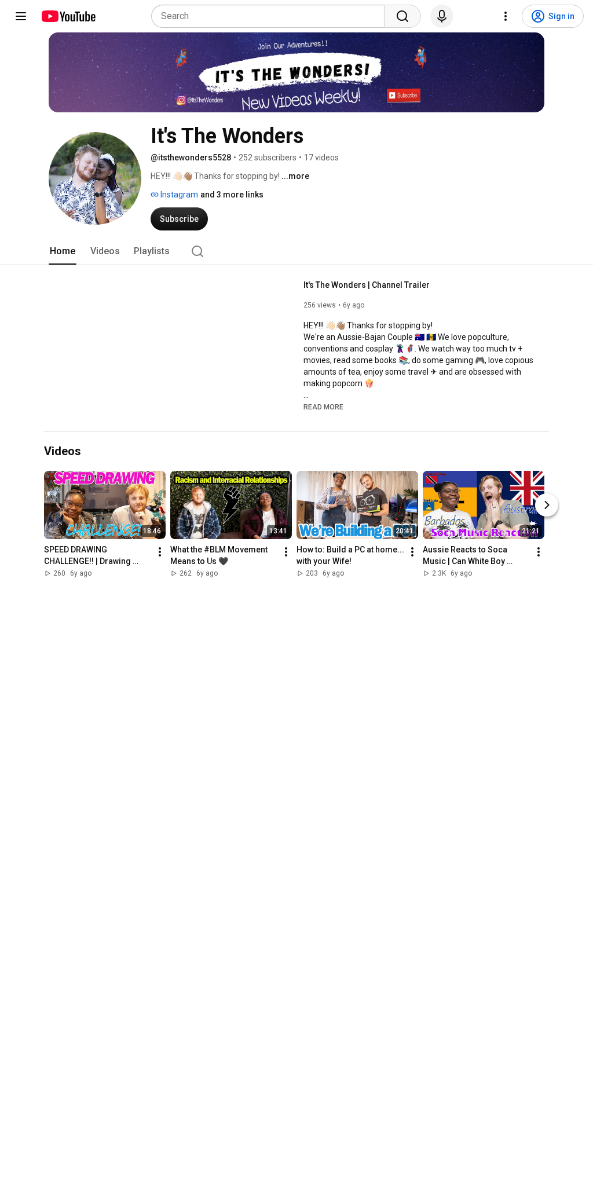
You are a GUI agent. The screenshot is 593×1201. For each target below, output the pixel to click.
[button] (323, 406)
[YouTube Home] (68, 16)
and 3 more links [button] (231, 194)
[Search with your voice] (441, 16)
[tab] (62, 251)
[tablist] (296, 251)
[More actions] (159, 551)
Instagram (178, 194)
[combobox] (271, 16)
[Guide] (21, 16)
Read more (323, 407)
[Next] (546, 505)
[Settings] (506, 16)
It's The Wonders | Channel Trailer (366, 285)
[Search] (402, 16)
